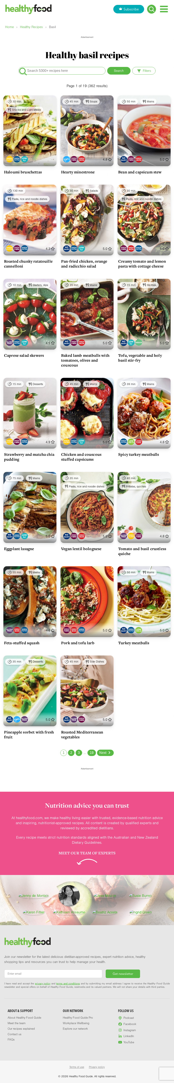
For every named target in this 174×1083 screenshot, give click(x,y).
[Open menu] (164, 9)
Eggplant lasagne (19, 548)
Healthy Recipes (31, 27)
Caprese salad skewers (24, 355)
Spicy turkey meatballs (138, 454)
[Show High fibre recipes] (73, 159)
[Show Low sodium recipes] (131, 441)
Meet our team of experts (87, 852)
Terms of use (76, 1067)
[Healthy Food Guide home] (27, 942)
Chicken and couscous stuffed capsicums (81, 457)
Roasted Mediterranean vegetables (82, 734)
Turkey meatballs (133, 642)
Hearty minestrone (78, 171)
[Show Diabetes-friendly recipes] (66, 159)
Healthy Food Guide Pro (78, 1017)
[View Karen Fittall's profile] (33, 912)
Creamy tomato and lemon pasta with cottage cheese (142, 264)
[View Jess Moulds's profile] (105, 895)
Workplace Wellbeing (76, 1023)
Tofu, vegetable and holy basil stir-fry (140, 358)
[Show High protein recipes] (16, 159)
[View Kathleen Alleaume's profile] (69, 912)
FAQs (11, 1039)
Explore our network (75, 1029)
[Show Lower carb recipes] (138, 441)
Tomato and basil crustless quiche (142, 551)
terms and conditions (68, 983)
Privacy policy (97, 1067)
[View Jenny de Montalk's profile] (33, 895)
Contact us (14, 1034)
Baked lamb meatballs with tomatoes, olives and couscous (85, 360)
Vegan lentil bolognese (81, 548)
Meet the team (16, 1023)
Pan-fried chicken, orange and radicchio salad (84, 264)
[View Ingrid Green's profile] (140, 912)
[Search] (151, 9)
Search (119, 71)
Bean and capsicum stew (139, 171)
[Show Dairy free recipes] (123, 159)
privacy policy (42, 983)
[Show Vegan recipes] (138, 342)
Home (9, 27)
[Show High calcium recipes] (9, 159)
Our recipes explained (21, 1029)
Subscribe (131, 9)
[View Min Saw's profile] (69, 895)
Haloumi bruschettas (23, 171)
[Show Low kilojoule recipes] (24, 159)
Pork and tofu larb (77, 642)
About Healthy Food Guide (24, 1017)
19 (92, 753)
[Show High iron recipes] (81, 159)
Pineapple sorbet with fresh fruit (29, 734)
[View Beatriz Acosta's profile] (104, 912)
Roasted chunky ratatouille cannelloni (28, 264)
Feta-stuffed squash (21, 642)
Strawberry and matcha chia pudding (29, 457)
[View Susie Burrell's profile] (140, 895)
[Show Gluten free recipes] (9, 342)
